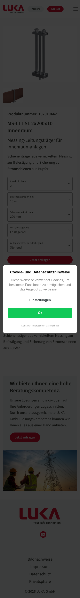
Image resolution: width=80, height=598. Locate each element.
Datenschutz (52, 325)
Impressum (38, 325)
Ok (40, 312)
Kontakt (25, 325)
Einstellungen (40, 300)
